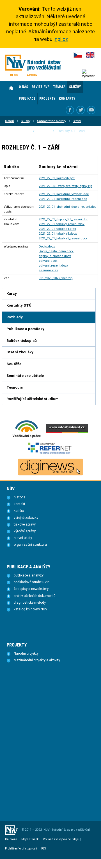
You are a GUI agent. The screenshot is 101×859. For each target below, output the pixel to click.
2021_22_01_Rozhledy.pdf (57, 178)
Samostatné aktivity (51, 121)
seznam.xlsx (48, 270)
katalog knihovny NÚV (30, 609)
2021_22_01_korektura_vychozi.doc (64, 194)
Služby (25, 121)
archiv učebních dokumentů (35, 596)
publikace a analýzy (28, 575)
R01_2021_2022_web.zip (55, 278)
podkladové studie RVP (31, 582)
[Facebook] (70, 110)
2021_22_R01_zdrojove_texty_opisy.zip (65, 186)
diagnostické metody (30, 602)
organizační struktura (30, 545)
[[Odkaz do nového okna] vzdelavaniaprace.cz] (27, 437)
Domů (11, 88)
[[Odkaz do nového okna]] (80, 110)
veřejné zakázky (26, 518)
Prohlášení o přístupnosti (21, 848)
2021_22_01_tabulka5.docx (58, 233)
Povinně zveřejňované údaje (61, 839)
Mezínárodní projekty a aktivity (37, 660)
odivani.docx (48, 261)
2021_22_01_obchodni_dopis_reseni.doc (67, 207)
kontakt (19, 504)
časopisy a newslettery (31, 589)
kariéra (19, 511)
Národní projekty (26, 653)
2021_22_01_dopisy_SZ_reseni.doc (63, 219)
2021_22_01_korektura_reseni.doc (63, 199)
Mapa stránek (30, 839)
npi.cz (61, 39)
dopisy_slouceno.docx (55, 256)
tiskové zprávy (25, 524)
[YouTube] (91, 110)
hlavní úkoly (23, 538)
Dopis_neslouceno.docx (56, 251)
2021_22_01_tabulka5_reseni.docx (63, 238)
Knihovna (11, 839)
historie (19, 497)
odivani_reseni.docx (53, 265)
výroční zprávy (25, 531)
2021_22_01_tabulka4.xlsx (57, 229)
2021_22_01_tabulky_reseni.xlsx (61, 224)
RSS (43, 848)
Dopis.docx (47, 246)
